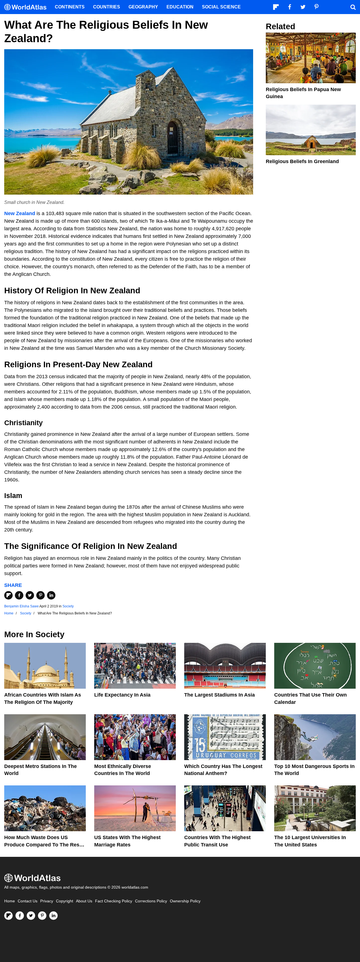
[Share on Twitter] (30, 595)
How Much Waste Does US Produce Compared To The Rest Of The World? (42, 844)
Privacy (46, 901)
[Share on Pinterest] (40, 595)
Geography (143, 6)
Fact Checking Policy (113, 901)
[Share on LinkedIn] (51, 595)
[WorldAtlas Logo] (27, 7)
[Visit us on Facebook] (19, 915)
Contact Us (27, 901)
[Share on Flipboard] (8, 595)
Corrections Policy (151, 901)
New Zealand (19, 213)
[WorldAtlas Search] (353, 7)
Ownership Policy (185, 901)
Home (9, 901)
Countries (106, 6)
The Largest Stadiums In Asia (219, 695)
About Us (84, 901)
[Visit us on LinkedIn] (53, 915)
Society (68, 606)
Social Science (221, 6)
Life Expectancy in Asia (122, 695)
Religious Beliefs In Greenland (302, 161)
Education (180, 6)
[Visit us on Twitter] (31, 915)
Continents (70, 6)
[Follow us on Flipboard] (8, 915)
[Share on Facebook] (19, 595)
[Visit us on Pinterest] (42, 915)
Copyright (64, 901)
